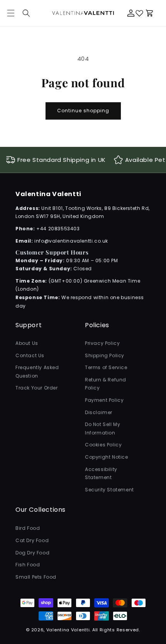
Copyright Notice (106, 457)
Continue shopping (83, 110)
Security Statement (109, 489)
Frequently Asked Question (37, 371)
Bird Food (27, 528)
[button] (26, 13)
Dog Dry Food (32, 552)
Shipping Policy (104, 355)
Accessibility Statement (101, 473)
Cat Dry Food (32, 540)
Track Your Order (36, 387)
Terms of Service (106, 367)
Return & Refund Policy (105, 383)
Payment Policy (104, 400)
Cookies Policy (103, 444)
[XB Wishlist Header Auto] (139, 13)
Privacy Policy (102, 343)
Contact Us (29, 355)
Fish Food (27, 564)
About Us (26, 343)
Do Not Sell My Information (102, 428)
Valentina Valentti (68, 630)
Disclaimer (98, 412)
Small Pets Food (35, 577)
